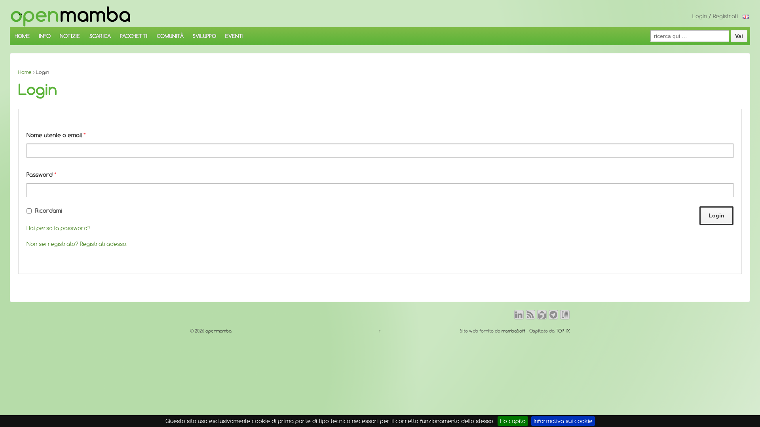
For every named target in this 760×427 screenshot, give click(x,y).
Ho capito (513, 421)
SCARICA (100, 36)
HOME (22, 36)
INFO (45, 36)
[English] (746, 16)
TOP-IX (563, 331)
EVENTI (234, 36)
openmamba (218, 331)
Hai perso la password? (59, 228)
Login (699, 16)
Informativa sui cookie (563, 421)
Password (41, 174)
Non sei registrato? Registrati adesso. (77, 244)
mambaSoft (513, 331)
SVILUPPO (204, 36)
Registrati (725, 16)
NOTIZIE (70, 36)
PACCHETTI (133, 36)
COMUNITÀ (170, 36)
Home (25, 72)
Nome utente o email (56, 135)
